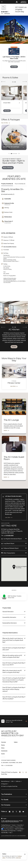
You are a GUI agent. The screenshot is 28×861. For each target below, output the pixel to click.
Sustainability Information (9, 623)
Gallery (16, 742)
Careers (13, 825)
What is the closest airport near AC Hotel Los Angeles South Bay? (12, 671)
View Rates (7, 110)
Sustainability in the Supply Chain (8, 830)
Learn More (13, 386)
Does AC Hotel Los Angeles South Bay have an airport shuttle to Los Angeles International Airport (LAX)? (13, 680)
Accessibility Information (9, 617)
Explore (14, 346)
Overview (3, 742)
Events (3, 753)
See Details (14, 66)
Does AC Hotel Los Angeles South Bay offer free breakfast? (13, 697)
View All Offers (4, 122)
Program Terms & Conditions (7, 827)
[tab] (7, 184)
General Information (8, 611)
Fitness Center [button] (8, 221)
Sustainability (7, 198)
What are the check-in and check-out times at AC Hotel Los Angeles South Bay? (12, 640)
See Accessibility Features (9, 246)
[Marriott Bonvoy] (23, 2)
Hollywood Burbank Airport (11, 548)
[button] (17, 2)
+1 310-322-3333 (8, 535)
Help (10, 832)
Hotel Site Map (4, 832)
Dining (2, 747)
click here (18, 857)
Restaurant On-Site (9, 203)
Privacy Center (18, 827)
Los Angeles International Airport (12, 538)
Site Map (19, 830)
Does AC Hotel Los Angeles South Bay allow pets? (13, 648)
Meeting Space (8, 216)
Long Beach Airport (8, 543)
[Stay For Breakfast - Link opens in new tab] (14, 137)
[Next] (24, 81)
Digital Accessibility (19, 828)
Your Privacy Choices (8, 828)
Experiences (4, 750)
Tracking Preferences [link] (5, 825)
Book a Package (7, 167)
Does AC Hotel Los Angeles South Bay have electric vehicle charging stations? (13, 689)
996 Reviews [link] (7, 13)
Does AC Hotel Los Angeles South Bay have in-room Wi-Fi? (13, 664)
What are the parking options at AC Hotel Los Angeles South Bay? (12, 656)
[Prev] (3, 81)
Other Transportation (9, 553)
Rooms (3, 745)
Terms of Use (20, 825)
